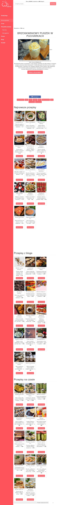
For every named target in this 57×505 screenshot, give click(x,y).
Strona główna (5, 20)
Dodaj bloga (4, 15)
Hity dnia (4, 30)
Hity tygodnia (5, 33)
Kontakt (3, 42)
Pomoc (3, 36)
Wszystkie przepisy (6, 27)
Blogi (2, 39)
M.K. (47, 502)
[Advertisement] (35, 16)
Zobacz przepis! (19, 132)
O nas (2, 23)
